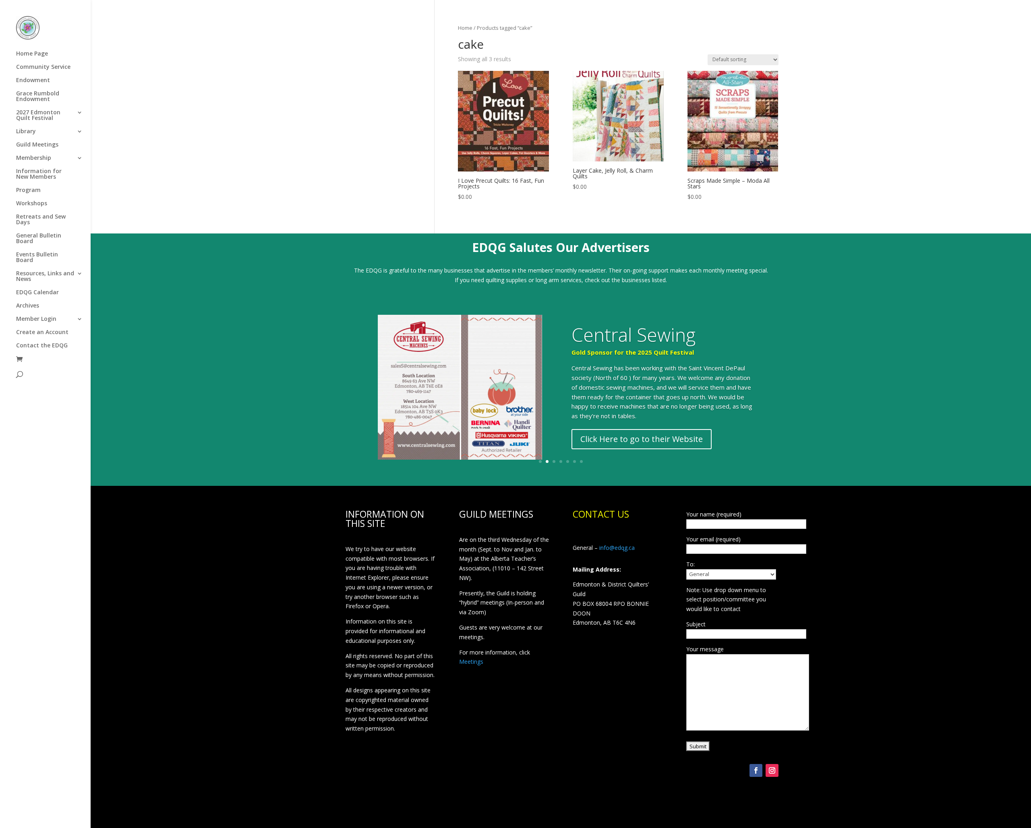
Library (26, 131)
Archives (27, 306)
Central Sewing (633, 334)
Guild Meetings (37, 145)
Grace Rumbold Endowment (37, 97)
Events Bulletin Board (37, 258)
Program (28, 190)
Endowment (33, 80)
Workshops (31, 203)
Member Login (36, 319)
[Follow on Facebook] (755, 770)
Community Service (43, 67)
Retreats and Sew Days (41, 220)
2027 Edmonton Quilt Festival (38, 115)
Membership (33, 158)
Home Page (32, 54)
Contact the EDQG (42, 346)
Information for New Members (39, 174)
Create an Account (42, 332)
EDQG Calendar (37, 292)
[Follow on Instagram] (772, 770)
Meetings (471, 661)
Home (465, 27)
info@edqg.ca (617, 547)
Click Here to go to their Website (641, 439)
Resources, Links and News (45, 276)
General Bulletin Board (38, 239)
